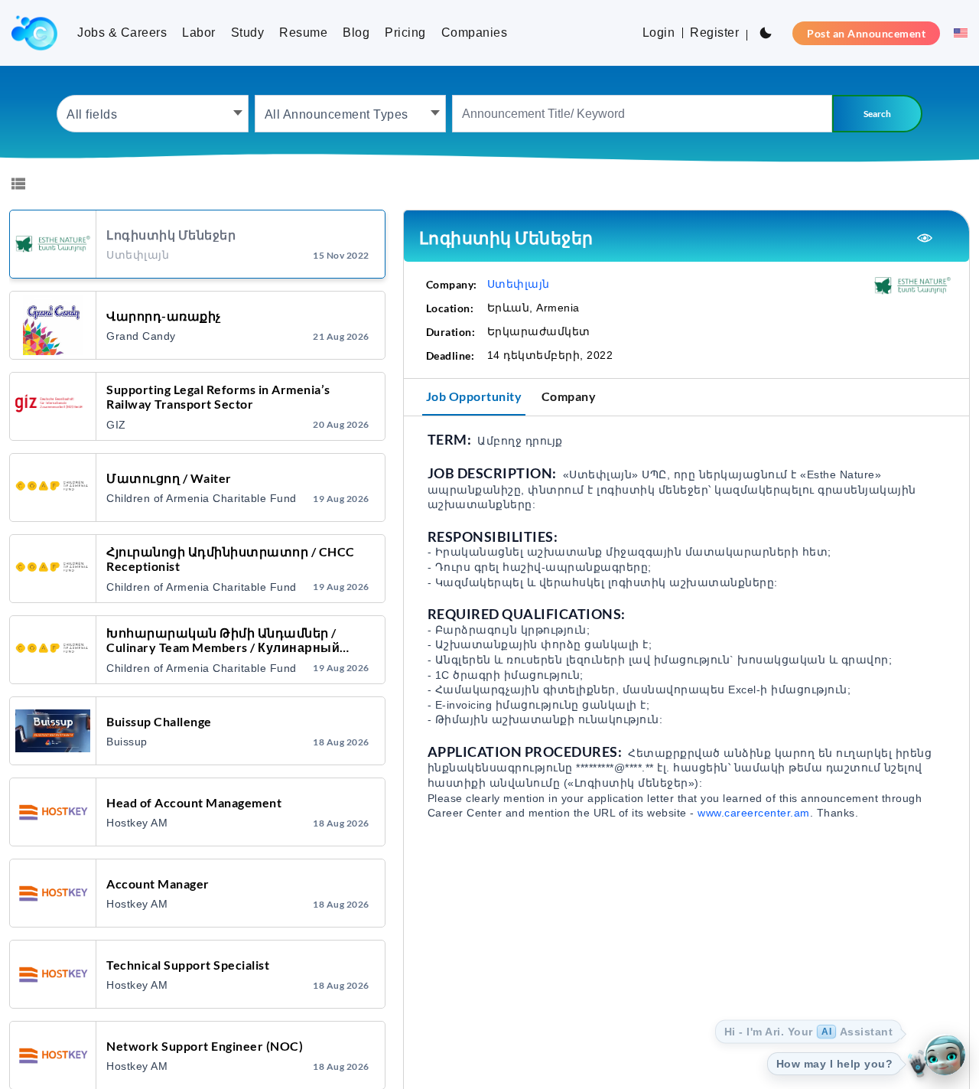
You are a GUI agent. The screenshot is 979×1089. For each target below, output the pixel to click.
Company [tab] (569, 396)
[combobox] (153, 113)
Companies (474, 32)
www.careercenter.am (754, 813)
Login (658, 32)
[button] (957, 33)
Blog (356, 32)
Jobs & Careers (122, 32)
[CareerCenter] (34, 33)
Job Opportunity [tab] (474, 396)
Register (714, 32)
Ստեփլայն (518, 284)
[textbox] (152, 114)
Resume (303, 32)
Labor (199, 32)
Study (248, 32)
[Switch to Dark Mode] (766, 33)
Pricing (405, 32)
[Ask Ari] (944, 1054)
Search (877, 113)
